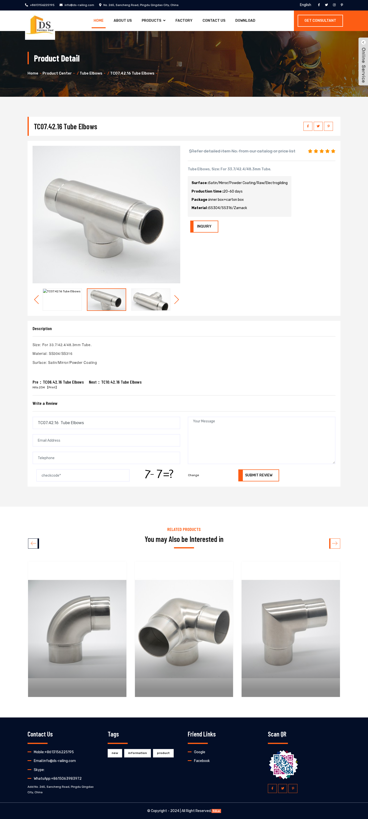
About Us (123, 21)
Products (151, 21)
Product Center (57, 73)
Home (99, 21)
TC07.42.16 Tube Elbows (132, 73)
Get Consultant (320, 21)
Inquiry (204, 226)
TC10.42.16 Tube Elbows (121, 382)
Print (52, 387)
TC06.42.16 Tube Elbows (63, 382)
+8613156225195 (42, 5)
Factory (184, 21)
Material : (200, 208)
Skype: (39, 770)
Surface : (200, 183)
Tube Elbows (91, 73)
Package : (200, 200)
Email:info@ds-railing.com (55, 761)
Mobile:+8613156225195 (54, 752)
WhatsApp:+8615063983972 (58, 778)
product (163, 753)
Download (245, 21)
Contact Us (214, 21)
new (115, 753)
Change (193, 475)
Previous (36, 299)
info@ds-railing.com (79, 5)
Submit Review (258, 475)
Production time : (207, 191)
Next (176, 299)
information (137, 753)
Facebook (202, 761)
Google (199, 752)
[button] (334, 543)
